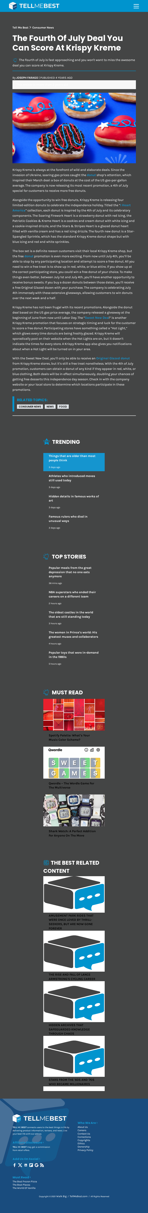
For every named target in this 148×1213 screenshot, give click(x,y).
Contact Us (84, 1133)
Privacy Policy (85, 1150)
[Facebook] (15, 1165)
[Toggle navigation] (136, 6)
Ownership (84, 1146)
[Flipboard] (31, 1165)
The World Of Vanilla (24, 1188)
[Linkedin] (26, 1165)
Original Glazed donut (113, 358)
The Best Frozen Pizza (25, 1181)
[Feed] (42, 1165)
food (63, 406)
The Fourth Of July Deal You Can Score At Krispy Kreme (67, 43)
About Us (83, 1127)
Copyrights (84, 1140)
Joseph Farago (27, 77)
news (50, 406)
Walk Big (61, 1196)
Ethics (81, 1143)
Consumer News (30, 406)
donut (91, 175)
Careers (82, 1130)
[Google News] (37, 1165)
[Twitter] (20, 1165)
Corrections (84, 1136)
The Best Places (21, 1184)
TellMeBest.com (79, 1196)
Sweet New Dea (97, 318)
